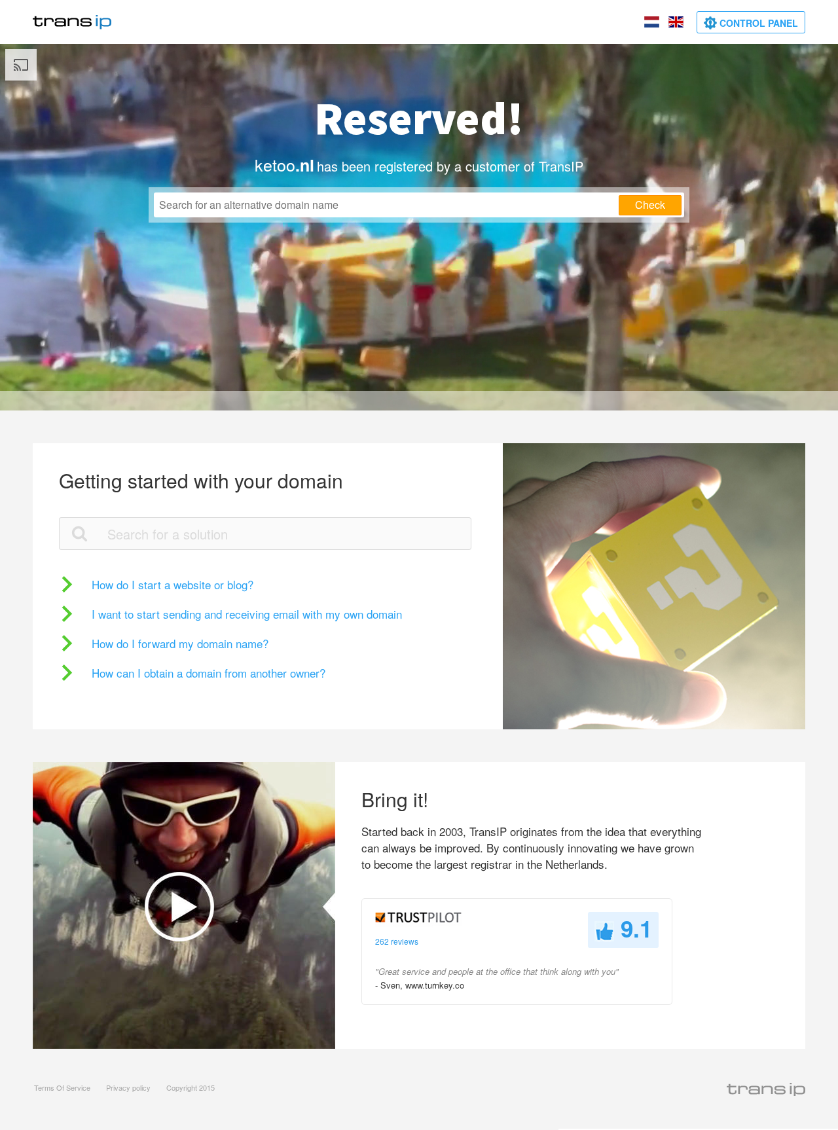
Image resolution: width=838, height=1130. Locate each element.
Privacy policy (128, 1087)
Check (650, 204)
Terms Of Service (62, 1087)
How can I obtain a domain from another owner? (208, 673)
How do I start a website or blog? (172, 584)
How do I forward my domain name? (180, 643)
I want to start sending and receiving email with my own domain (247, 614)
